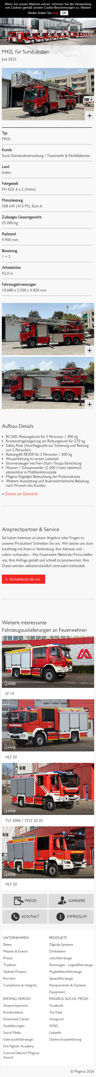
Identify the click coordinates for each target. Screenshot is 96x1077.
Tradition (9, 965)
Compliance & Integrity (20, 985)
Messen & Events (15, 951)
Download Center (16, 1019)
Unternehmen (16, 938)
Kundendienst (13, 1012)
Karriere (77, 901)
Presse (31, 901)
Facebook (56, 1005)
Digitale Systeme (61, 944)
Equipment (57, 992)
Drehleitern (57, 951)
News (7, 944)
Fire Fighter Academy (18, 1046)
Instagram (56, 1019)
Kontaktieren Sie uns (25, 579)
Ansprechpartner (15, 1005)
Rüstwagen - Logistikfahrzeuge (71, 965)
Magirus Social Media (68, 999)
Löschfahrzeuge (60, 958)
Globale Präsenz (14, 972)
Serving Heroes (17, 999)
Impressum (77, 916)
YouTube (55, 1012)
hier (55, 13)
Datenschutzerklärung (65, 1039)
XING (53, 1026)
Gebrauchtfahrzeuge (18, 1039)
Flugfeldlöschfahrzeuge (65, 972)
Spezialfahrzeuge (61, 978)
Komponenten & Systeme (67, 985)
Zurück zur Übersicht (21, 494)
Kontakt (30, 916)
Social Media (12, 1033)
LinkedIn (55, 1033)
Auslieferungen (14, 1026)
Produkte (58, 938)
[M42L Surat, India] (48, 94)
